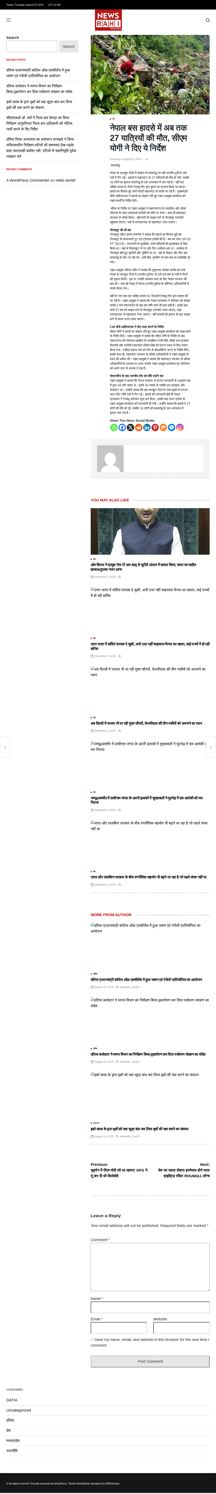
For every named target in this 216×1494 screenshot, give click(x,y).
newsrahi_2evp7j (129, 987)
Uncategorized (18, 1410)
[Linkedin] (147, 427)
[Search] (208, 20)
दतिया (95, 974)
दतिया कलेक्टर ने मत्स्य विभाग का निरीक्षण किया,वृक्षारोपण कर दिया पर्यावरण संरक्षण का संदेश (148, 1054)
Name (97, 1298)
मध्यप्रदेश (13, 1441)
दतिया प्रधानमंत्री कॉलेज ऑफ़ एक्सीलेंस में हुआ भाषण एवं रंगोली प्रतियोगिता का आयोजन (146, 980)
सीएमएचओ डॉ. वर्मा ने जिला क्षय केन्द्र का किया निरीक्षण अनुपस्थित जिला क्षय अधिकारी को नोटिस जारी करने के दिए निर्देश (39, 123)
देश (113, 119)
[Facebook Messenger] (171, 427)
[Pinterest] (155, 427)
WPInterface (113, 1483)
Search (12, 38)
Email (97, 1319)
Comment (100, 1240)
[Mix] (163, 427)
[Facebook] (122, 427)
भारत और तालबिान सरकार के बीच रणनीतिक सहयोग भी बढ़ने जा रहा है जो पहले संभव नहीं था (149, 877)
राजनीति (12, 1451)
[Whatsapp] (114, 427)
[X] (130, 427)
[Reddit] (138, 427)
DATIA (96, 1123)
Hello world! (66, 180)
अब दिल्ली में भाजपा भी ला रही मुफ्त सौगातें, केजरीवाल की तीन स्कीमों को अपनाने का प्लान (146, 723)
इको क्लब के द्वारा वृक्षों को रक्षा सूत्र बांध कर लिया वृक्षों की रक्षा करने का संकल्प (139, 1129)
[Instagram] (180, 427)
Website (160, 1319)
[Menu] (8, 20)
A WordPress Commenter (27, 180)
